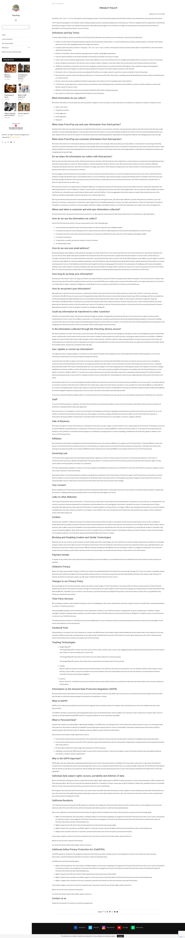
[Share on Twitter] (105, 912)
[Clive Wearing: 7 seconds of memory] (24, 69)
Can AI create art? (23, 113)
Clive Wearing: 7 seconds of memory (23, 76)
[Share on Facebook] (103, 912)
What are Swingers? (7, 76)
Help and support (7, 43)
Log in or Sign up (7, 39)
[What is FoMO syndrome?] (24, 89)
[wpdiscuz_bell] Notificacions (11, 52)
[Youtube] (11, 142)
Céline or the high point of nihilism (9, 114)
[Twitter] (5, 142)
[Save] (14, 66)
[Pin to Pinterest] (107, 912)
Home (3, 35)
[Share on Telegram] (115, 912)
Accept (120, 936)
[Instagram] (8, 142)
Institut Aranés (15, 137)
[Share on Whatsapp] (112, 912)
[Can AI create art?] (24, 107)
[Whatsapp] (14, 142)
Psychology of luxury (9, 96)
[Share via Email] (117, 912)
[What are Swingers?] (10, 69)
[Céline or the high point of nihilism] (10, 107)
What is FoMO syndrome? (22, 96)
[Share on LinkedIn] (110, 912)
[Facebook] (2, 142)
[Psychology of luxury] (10, 89)
